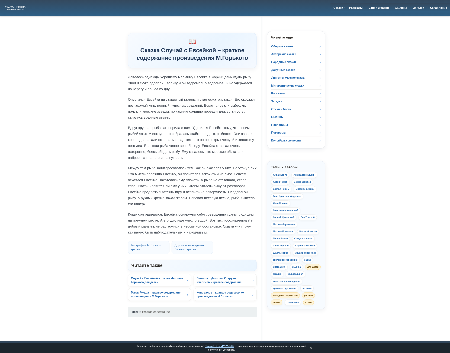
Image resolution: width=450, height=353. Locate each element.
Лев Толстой (308, 217)
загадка (277, 274)
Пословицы (279, 124)
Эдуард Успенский (305, 252)
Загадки (276, 101)
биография (279, 267)
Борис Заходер (302, 182)
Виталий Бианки (305, 189)
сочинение (293, 302)
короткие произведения (286, 281)
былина (296, 267)
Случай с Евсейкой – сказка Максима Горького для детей (157, 280)
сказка (276, 302)
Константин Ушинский (285, 210)
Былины (277, 116)
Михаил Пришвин (283, 231)
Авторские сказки (283, 54)
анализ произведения (285, 260)
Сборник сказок (282, 46)
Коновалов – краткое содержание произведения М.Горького (220, 294)
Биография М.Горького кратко (146, 247)
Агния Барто (280, 175)
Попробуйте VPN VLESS (219, 346)
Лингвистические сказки (288, 77)
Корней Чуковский (283, 217)
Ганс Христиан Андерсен (287, 196)
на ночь (307, 288)
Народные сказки (283, 62)
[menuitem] (338, 7)
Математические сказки (287, 85)
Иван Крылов (280, 203)
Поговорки (279, 132)
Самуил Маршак (303, 238)
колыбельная (295, 274)
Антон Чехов (280, 182)
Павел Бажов (280, 238)
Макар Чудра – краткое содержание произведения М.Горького (156, 294)
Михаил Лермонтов (284, 224)
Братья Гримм (281, 189)
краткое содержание (156, 312)
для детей (313, 267)
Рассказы (278, 93)
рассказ (308, 295)
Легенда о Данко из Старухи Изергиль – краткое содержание (219, 280)
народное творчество (285, 295)
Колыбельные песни (286, 140)
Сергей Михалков (305, 245)
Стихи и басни (281, 109)
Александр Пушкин (304, 175)
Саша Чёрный (281, 245)
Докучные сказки (283, 69)
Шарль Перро (280, 252)
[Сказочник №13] (16, 7)
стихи (308, 302)
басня (307, 260)
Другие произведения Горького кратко (189, 247)
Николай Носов (308, 231)
